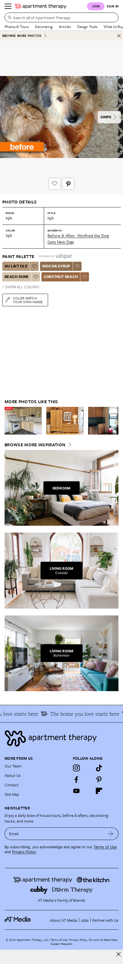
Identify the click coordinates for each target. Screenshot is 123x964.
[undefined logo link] (40, 6)
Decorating (44, 26)
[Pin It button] (68, 183)
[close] (118, 954)
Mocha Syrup (56, 266)
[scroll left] (9, 420)
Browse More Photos (21, 35)
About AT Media (63, 920)
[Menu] (8, 6)
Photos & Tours (17, 26)
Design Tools (87, 26)
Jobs (85, 920)
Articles (65, 26)
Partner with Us (105, 920)
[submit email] (110, 833)
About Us (13, 775)
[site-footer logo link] (17, 920)
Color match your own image (28, 299)
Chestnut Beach (61, 277)
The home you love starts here (81, 713)
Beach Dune (17, 277)
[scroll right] (113, 420)
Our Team (13, 766)
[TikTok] (99, 768)
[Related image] (23, 421)
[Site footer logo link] (61, 738)
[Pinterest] (99, 779)
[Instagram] (76, 768)
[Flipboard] (99, 790)
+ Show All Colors (20, 287)
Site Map (12, 794)
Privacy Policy (24, 852)
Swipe (105, 117)
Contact (12, 785)
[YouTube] (76, 790)
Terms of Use (105, 847)
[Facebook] (76, 779)
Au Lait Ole (16, 266)
